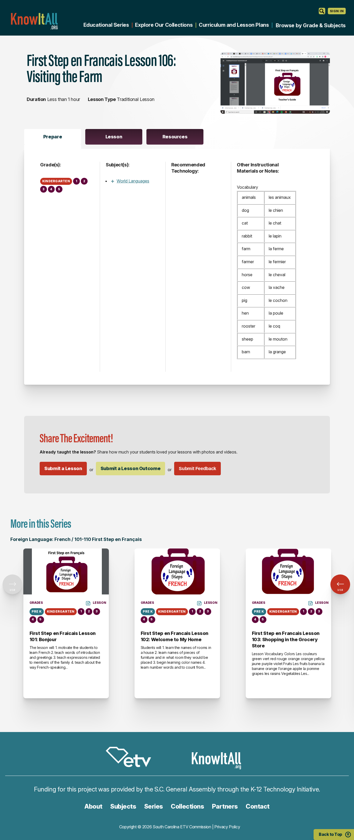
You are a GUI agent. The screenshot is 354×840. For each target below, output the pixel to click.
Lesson (113, 136)
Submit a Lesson (63, 468)
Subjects (123, 806)
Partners (225, 806)
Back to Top (330, 834)
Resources (175, 136)
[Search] (322, 11)
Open (112, 181)
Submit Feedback (197, 468)
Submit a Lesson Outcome (131, 468)
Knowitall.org (34, 21)
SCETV (131, 758)
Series (153, 806)
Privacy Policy (227, 826)
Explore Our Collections (164, 25)
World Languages (133, 181)
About (93, 806)
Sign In (337, 11)
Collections (187, 806)
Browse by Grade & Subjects (311, 25)
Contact (258, 806)
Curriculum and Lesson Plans (234, 25)
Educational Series (106, 25)
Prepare (52, 136)
